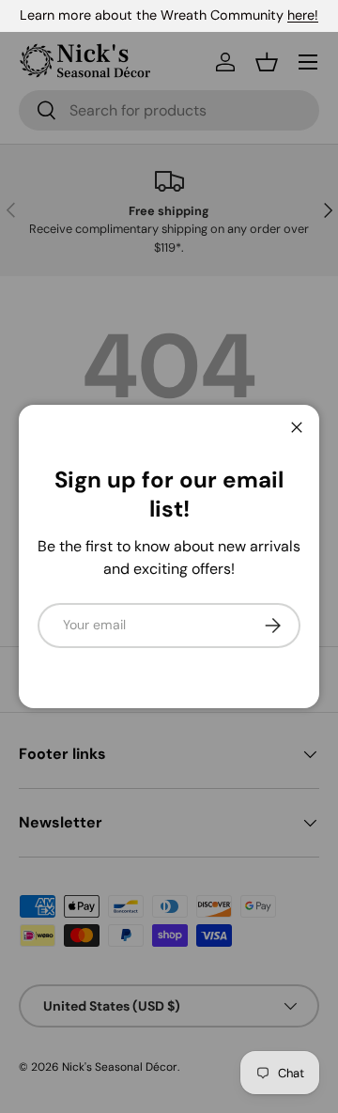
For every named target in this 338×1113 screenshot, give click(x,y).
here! (302, 15)
